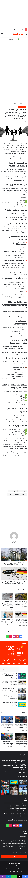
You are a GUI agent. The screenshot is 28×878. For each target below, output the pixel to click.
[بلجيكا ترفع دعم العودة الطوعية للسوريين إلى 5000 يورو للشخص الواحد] (7, 736)
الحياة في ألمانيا (17, 103)
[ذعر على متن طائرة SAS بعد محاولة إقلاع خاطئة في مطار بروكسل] (21, 736)
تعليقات (5, 669)
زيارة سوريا (24, 815)
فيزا (14, 815)
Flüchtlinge (23, 805)
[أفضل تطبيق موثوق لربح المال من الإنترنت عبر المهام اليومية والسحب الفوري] (22, 676)
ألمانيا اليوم (22, 122)
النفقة (16, 494)
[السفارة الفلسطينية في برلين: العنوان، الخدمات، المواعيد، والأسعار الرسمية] (22, 697)
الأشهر (23, 669)
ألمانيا (12, 805)
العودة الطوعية (15, 810)
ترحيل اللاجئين (18, 813)
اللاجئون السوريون (6, 810)
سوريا (19, 815)
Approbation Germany (21, 803)
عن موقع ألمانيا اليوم (18, 865)
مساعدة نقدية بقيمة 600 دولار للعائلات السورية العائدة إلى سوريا (9, 689)
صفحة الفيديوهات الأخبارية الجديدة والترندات (9, 703)
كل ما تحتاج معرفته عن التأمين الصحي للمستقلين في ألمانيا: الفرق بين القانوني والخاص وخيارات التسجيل (7, 604)
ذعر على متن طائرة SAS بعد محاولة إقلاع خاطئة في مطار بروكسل (21, 743)
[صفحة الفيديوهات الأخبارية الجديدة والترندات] (22, 704)
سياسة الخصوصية (20, 868)
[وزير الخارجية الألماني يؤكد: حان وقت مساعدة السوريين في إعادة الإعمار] (5, 792)
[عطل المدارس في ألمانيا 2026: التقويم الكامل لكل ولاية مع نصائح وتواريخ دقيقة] (21, 614)
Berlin (13, 803)
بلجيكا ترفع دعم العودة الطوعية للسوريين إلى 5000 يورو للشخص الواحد (7, 743)
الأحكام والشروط (12, 868)
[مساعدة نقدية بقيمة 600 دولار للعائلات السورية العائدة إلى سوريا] (22, 690)
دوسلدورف (12, 813)
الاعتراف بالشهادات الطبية (21, 808)
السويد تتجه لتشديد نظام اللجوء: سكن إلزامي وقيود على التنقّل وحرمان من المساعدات (7, 726)
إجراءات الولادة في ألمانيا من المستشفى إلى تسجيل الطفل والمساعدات (7, 621)
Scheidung (22, 491)
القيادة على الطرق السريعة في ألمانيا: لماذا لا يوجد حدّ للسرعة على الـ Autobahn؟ (21, 603)
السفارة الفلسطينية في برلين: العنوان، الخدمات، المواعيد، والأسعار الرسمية (10, 696)
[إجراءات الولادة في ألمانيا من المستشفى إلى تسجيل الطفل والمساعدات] (7, 614)
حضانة (10, 494)
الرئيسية (24, 103)
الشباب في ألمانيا (11, 808)
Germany (17, 805)
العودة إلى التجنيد (23, 810)
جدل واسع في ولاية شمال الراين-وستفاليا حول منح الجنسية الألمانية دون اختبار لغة (21, 726)
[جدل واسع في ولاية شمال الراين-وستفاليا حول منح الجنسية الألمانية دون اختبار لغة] (21, 719)
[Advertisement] (14, 14)
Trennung (12, 491)
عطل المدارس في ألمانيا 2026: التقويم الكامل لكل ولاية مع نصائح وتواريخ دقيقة (21, 621)
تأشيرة (25, 813)
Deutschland (7, 803)
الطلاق (23, 494)
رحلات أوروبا (5, 813)
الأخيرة (14, 669)
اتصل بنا (11, 865)
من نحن (7, 865)
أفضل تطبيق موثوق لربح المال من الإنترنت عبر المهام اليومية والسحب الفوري (9, 675)
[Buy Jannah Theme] (14, 39)
